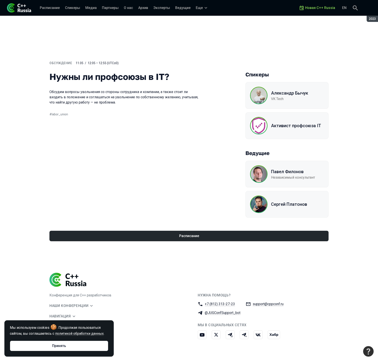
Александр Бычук (289, 93)
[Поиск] (355, 8)
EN (344, 8)
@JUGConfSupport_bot (222, 313)
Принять (59, 346)
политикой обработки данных (79, 333)
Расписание (189, 236)
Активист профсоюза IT (296, 125)
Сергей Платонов (289, 204)
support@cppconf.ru (268, 304)
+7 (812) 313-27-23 (220, 304)
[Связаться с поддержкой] (368, 351)
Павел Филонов (287, 171)
